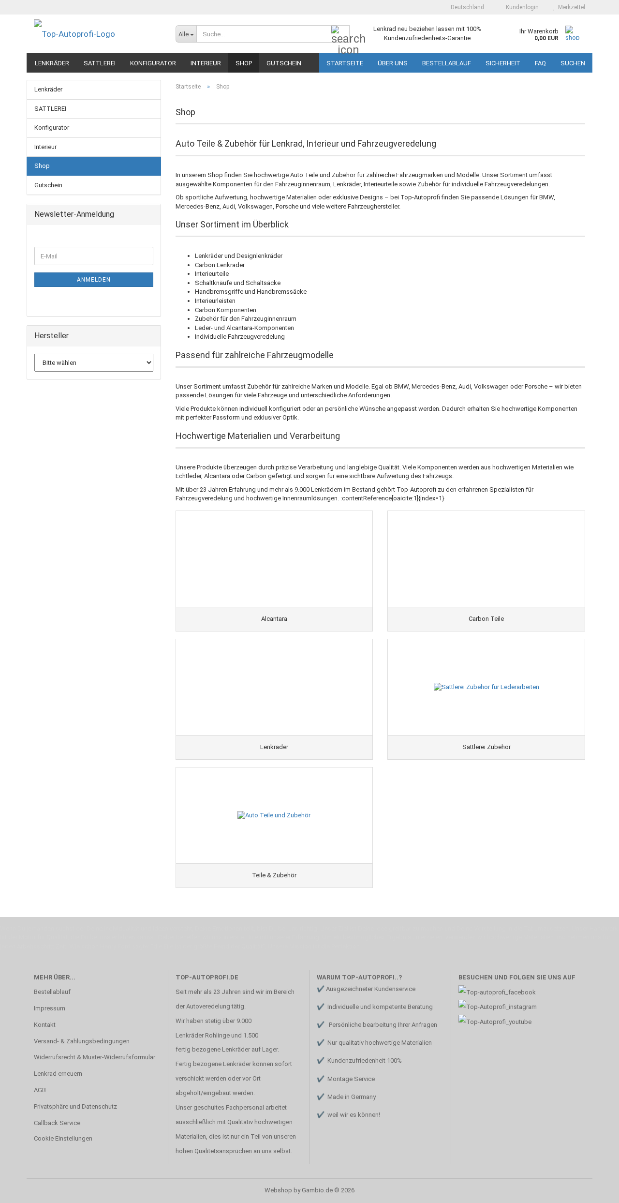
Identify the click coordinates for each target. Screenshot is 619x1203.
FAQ (540, 63)
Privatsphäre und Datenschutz (75, 1106)
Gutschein (283, 63)
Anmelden (94, 279)
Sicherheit (503, 63)
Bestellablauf (446, 63)
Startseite (344, 63)
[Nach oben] (592, 1188)
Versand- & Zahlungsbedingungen (82, 1041)
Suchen (572, 63)
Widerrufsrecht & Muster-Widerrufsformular (94, 1057)
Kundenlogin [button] (521, 7)
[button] (464, 7)
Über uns (393, 63)
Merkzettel (570, 7)
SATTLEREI (100, 63)
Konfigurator (153, 63)
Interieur (206, 63)
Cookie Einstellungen (63, 1138)
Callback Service (57, 1123)
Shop (244, 63)
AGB (40, 1090)
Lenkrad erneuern (58, 1073)
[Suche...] (340, 34)
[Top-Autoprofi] (97, 34)
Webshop (278, 1190)
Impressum (49, 1008)
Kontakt (45, 1024)
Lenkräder (52, 63)
